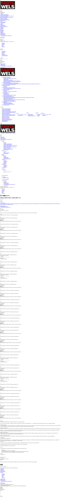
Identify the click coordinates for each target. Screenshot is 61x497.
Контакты (1, 472)
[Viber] (5, 195)
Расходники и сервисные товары (8, 204)
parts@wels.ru (3, 40)
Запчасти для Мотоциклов (33, 203)
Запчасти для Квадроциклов (12, 203)
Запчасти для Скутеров (53, 203)
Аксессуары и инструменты (4, 203)
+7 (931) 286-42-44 (6, 35)
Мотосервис (2, 470)
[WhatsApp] (6, 195)
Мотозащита (2, 206)
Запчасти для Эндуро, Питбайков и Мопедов (43, 203)
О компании (2, 469)
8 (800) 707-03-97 (3, 33)
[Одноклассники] (1, 195)
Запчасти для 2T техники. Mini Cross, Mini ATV (23, 203)
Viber (2, 45)
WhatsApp (3, 46)
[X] (4, 195)
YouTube (3, 44)
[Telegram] (8, 195)
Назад (5, 142)
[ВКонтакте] (0, 195)
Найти (1, 487)
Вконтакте (3, 189)
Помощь (5, 156)
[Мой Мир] (3, 195)
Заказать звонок (6, 185)
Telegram (3, 43)
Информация (5, 165)
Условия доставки (2, 471)
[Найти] (1, 10)
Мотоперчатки (6, 206)
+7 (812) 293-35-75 (3, 34)
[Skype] (7, 195)
